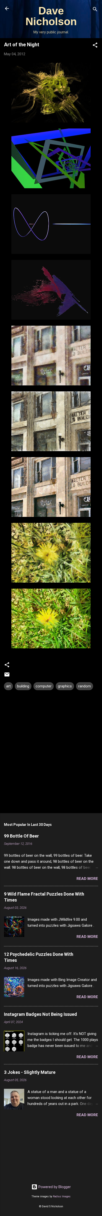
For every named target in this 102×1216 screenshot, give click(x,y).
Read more (87, 878)
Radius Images (62, 1196)
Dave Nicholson (51, 16)
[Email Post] (7, 676)
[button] (95, 46)
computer (43, 686)
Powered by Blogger (54, 1187)
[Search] (95, 10)
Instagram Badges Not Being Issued (40, 1014)
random (84, 686)
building (23, 686)
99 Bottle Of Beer (21, 836)
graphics (65, 686)
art (8, 686)
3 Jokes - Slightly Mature (29, 1072)
